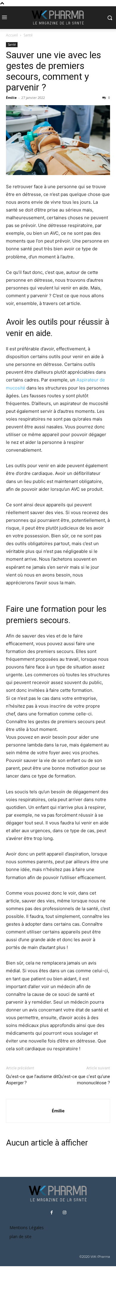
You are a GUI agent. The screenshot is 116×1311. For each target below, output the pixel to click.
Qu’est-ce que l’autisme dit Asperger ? (32, 1079)
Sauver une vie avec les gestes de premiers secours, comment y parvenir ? (53, 71)
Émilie (11, 97)
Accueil (12, 35)
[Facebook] (52, 1213)
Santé (28, 35)
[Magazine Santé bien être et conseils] (58, 17)
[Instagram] (64, 1213)
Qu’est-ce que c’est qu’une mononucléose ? (84, 1079)
